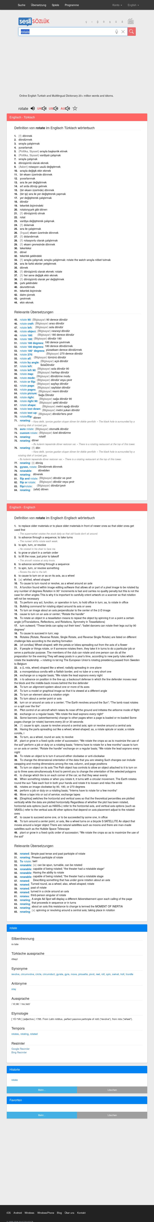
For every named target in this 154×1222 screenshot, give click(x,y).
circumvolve (27, 974)
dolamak (29, 225)
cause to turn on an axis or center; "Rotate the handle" (52, 614)
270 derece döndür (71, 353)
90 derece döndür (57, 319)
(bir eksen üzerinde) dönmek (37, 190)
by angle (29, 362)
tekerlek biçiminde (30, 291)
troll (122, 974)
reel (98, 974)
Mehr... (42, 1090)
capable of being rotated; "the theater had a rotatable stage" (68, 868)
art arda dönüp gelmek (33, 186)
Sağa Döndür (46, 395)
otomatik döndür (59, 429)
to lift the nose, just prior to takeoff (39, 556)
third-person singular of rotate (48, 895)
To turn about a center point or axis (41, 698)
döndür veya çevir (61, 380)
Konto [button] (116, 5)
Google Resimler (20, 1048)
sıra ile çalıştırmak (30, 229)
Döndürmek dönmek (50, 466)
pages (27, 389)
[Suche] (132, 31)
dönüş (39, 463)
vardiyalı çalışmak (50, 155)
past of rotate (39, 887)
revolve (15, 974)
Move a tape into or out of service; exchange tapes (50, 794)
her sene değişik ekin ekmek (41, 275)
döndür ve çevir (62, 478)
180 (26, 335)
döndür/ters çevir (62, 414)
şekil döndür (60, 402)
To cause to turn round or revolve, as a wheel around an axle (56, 583)
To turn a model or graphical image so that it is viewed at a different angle (63, 691)
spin (108, 974)
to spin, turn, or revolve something (39, 568)
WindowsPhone (45, 1212)
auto (26, 429)
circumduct (49, 974)
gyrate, (28, 467)
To (25, 861)
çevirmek (25, 298)
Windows (29, 1212)
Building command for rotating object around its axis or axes (55, 606)
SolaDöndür (47, 365)
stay (13, 989)
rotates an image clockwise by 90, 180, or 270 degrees (52, 786)
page (27, 385)
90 (25, 319)
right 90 (28, 401)
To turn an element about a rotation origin (44, 694)
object (28, 331)
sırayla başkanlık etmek (53, 151)
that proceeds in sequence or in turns (54, 902)
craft (26, 323)
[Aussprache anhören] (42, 110)
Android (18, 1212)
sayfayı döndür (59, 383)
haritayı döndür (60, 372)
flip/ (26, 486)
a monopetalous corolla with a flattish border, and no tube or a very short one (65, 671)
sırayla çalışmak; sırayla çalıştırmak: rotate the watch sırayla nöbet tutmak (67, 260)
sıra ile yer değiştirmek (33, 182)
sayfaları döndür (60, 387)
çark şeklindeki (28, 283)
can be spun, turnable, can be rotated (60, 865)
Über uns (69, 1212)
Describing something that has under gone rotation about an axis (71, 880)
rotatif (42, 436)
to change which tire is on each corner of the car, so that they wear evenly (63, 775)
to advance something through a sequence (44, 564)
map (26, 374)
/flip (26, 416)
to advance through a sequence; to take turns (46, 537)
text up (28, 412)
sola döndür (56, 327)
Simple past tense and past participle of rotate (58, 853)
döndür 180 (55, 338)
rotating (25, 420)
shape (27, 405)
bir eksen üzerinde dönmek (36, 174)
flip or (27, 482)
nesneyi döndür (60, 331)
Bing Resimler (19, 1052)
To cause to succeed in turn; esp (39, 633)
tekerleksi (25, 248)
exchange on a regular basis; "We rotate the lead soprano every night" (61, 714)
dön (38, 448)
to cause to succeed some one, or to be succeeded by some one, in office (64, 817)
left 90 (27, 370)
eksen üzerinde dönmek (44, 232)
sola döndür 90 (60, 368)
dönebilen (44, 470)
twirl (34, 861)
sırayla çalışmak (28, 159)
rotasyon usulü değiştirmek (44, 167)
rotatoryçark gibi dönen (33, 209)
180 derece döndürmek (59, 346)
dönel (23, 252)
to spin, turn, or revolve (32, 545)
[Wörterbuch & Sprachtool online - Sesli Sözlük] (34, 25)
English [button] (132, 5)
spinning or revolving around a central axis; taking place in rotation (75, 910)
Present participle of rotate (47, 857)
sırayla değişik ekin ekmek (35, 170)
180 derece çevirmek (57, 342)
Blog (59, 1212)
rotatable (25, 471)
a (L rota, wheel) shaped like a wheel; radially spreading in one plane (61, 667)
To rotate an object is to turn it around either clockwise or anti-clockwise (62, 756)
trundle (129, 974)
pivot (91, 974)
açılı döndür (61, 361)
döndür (24, 201)
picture (28, 393)
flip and (28, 478)
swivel (115, 974)
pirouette (83, 974)
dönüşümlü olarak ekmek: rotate (43, 271)
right (27, 397)
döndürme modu (60, 376)
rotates (24, 896)
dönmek (27, 136)
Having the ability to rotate (48, 872)
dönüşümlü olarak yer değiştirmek (44, 279)
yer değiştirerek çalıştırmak (36, 198)
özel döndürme (62, 432)
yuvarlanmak (27, 178)
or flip (27, 381)
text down (30, 409)
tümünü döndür (57, 357)
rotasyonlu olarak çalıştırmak (41, 240)
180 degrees (31, 343)
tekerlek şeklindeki (31, 256)
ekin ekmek (26, 302)
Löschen (112, 1090)
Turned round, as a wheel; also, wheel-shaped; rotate (62, 884)
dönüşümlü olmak (34, 213)
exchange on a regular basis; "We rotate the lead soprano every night (61, 675)
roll (103, 974)
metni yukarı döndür (68, 410)
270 (26, 354)
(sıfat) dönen (40, 489)
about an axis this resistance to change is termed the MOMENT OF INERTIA (77, 906)
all (25, 358)
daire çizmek (27, 294)
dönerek (38, 474)
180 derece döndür (62, 334)
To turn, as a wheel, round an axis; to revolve (46, 737)
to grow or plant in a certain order (38, 552)
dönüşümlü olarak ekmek (33, 163)
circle (38, 974)
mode (27, 378)
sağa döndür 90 (62, 399)
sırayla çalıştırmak (29, 143)
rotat (22, 217)
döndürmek (25, 139)
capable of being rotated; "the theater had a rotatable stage (68, 876)
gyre (67, 974)
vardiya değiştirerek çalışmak (37, 221)
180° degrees (32, 350)
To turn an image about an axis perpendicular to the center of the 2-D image (65, 610)
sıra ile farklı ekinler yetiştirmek (38, 263)
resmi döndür (60, 391)
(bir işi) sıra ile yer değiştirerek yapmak (43, 194)
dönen (37, 417)
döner (35, 440)
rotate (14, 1080)
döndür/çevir (58, 485)
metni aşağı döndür (67, 406)
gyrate (59, 974)
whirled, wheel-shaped (36, 579)
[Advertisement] (77, 66)
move (74, 974)
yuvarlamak (25, 147)
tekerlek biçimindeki (31, 205)
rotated (24, 853)
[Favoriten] (74, 110)
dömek (24, 267)
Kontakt (81, 1212)
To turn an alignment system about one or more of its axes (54, 687)
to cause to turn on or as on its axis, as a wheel (47, 575)
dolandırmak (31, 236)
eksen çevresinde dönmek (39, 244)
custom (28, 433)
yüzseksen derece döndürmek (64, 350)
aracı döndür (56, 323)
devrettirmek (27, 287)
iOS (9, 1212)
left (26, 327)
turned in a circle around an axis (50, 891)
